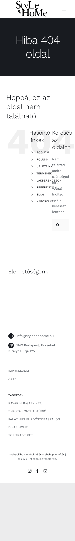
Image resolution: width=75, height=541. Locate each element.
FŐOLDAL (43, 152)
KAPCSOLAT (44, 201)
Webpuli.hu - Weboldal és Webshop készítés (36, 454)
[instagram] (29, 471)
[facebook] (37, 471)
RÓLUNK (42, 159)
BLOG (40, 194)
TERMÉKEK (44, 173)
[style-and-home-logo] (31, 3)
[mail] (45, 471)
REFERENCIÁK (46, 187)
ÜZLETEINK (44, 166)
